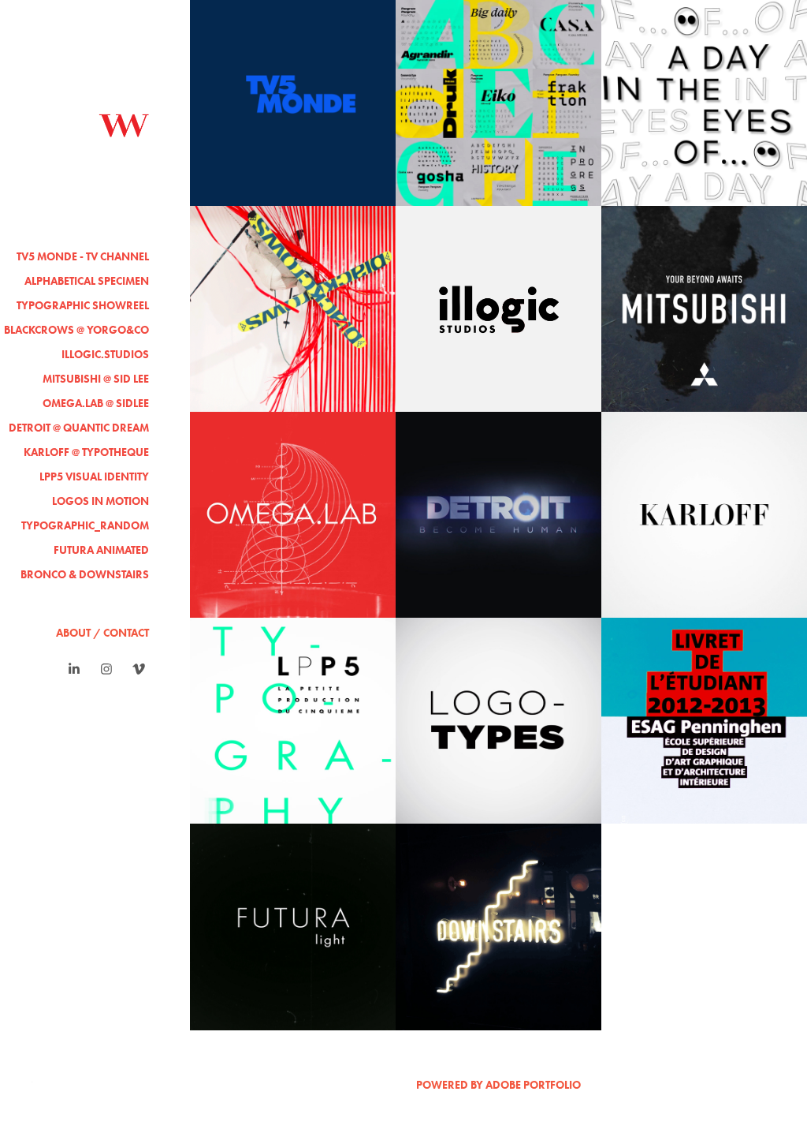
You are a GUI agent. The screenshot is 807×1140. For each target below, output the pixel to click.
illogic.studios (105, 354)
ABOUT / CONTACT (102, 633)
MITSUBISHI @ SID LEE (96, 379)
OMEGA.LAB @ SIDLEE (96, 403)
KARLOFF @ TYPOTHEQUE (86, 452)
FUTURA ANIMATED (101, 550)
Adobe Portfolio (533, 1085)
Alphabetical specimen (86, 281)
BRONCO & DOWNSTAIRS (84, 574)
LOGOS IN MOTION (100, 501)
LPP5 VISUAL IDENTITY (94, 477)
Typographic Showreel (83, 305)
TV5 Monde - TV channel (83, 257)
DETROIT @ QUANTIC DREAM (79, 428)
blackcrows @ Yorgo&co (76, 330)
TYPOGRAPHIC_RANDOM (85, 526)
